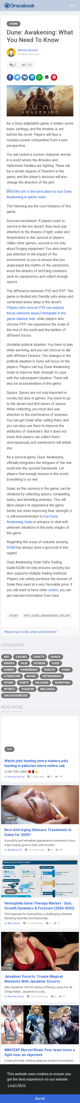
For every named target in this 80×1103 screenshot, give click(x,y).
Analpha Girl (15, 849)
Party (24, 682)
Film (24, 663)
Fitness (39, 663)
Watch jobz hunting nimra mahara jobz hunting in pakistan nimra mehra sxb (36, 763)
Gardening (29, 669)
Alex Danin (14, 923)
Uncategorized (16, 695)
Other (8, 682)
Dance (55, 656)
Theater (27, 689)
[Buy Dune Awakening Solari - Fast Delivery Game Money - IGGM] (40, 194)
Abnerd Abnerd (28, 50)
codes (53, 590)
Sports (9, 689)
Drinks (9, 663)
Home (13, 23)
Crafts (38, 656)
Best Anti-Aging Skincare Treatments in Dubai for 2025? (37, 832)
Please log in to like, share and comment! (30, 631)
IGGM (11, 548)
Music (31, 676)
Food (55, 663)
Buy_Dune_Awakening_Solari (47, 615)
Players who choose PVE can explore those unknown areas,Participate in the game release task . (36, 313)
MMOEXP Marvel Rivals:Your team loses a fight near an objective (39, 1052)
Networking (51, 676)
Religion (41, 682)
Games (9, 669)
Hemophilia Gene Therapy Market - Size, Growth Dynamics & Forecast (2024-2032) (39, 905)
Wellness (47, 689)
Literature (12, 676)
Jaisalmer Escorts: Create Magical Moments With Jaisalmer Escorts (33, 979)
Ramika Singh (16, 996)
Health (49, 669)
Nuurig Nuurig (16, 776)
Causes (21, 656)
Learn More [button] (17, 1085)
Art (6, 656)
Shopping (62, 682)
